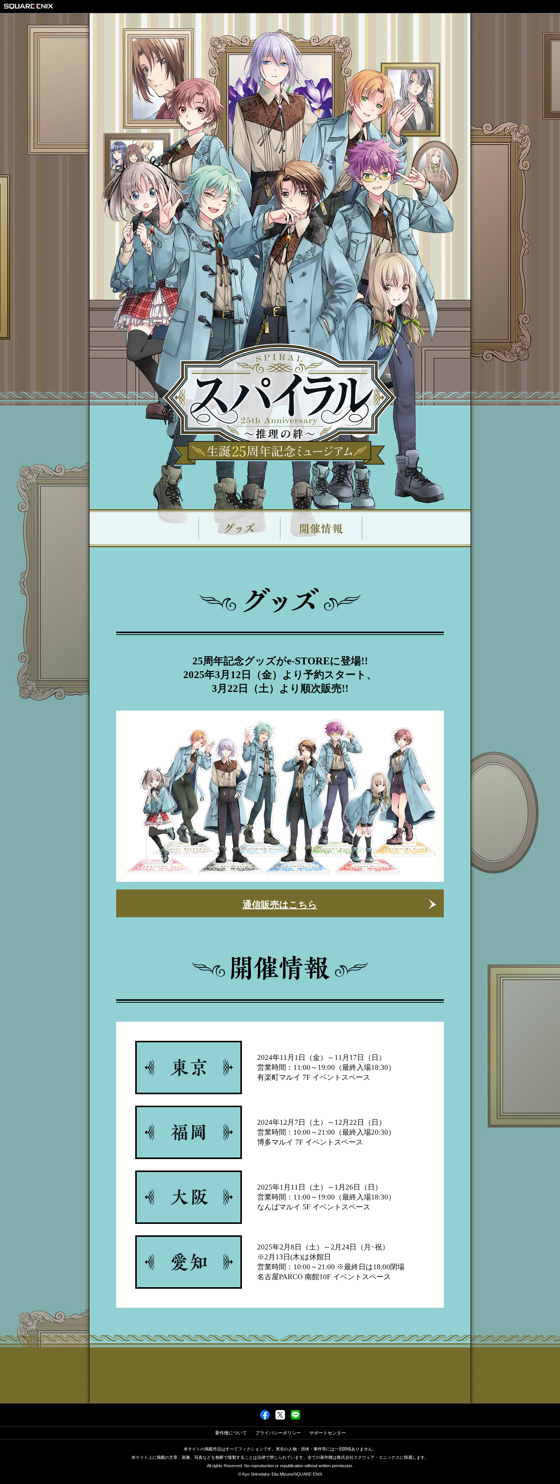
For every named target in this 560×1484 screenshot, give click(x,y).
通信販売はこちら (280, 905)
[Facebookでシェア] (265, 1418)
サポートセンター (327, 1433)
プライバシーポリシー (278, 1433)
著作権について (231, 1433)
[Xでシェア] (280, 1418)
